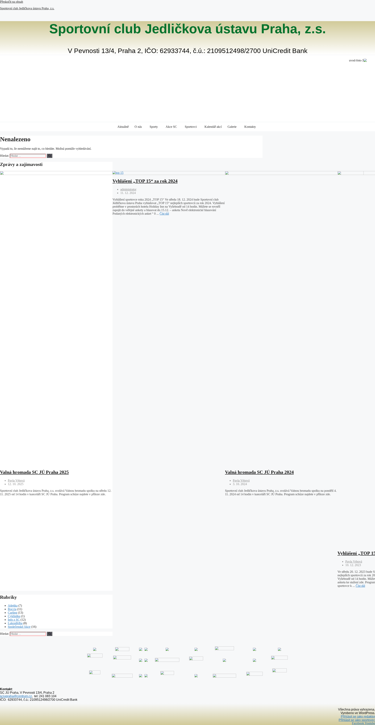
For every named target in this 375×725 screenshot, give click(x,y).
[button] (139, 126)
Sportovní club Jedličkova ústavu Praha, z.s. (27, 8)
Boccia (12, 609)
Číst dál (164, 213)
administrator (128, 189)
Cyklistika (14, 616)
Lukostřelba (15, 623)
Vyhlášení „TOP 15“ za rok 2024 (145, 181)
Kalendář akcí (213, 126)
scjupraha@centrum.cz (16, 696)
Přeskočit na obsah (11, 1)
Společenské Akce (19, 626)
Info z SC (14, 619)
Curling (12, 612)
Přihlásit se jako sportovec (357, 720)
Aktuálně (123, 126)
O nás (138, 126)
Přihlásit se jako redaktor (358, 716)
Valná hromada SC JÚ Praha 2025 (34, 472)
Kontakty (250, 126)
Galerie (232, 126)
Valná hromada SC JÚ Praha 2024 (259, 472)
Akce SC (171, 126)
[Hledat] (49, 156)
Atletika (13, 605)
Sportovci (191, 126)
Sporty (154, 126)
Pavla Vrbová (16, 480)
